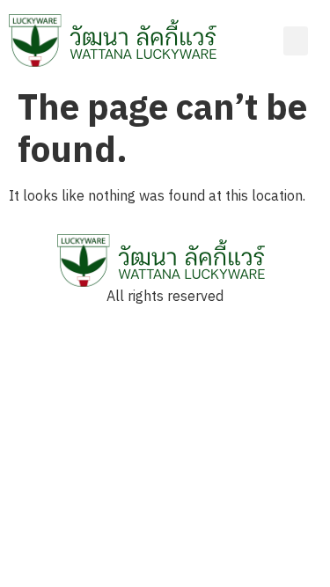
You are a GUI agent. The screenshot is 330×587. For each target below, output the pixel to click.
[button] (295, 40)
